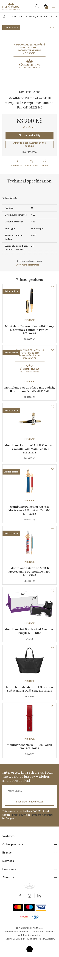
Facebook (20, 895)
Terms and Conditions (41, 814)
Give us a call (32, 165)
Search (37, 6)
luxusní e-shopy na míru (25, 938)
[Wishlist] (52, 288)
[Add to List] (53, 28)
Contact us (16, 165)
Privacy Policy (18, 814)
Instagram (29, 895)
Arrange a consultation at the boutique (29, 144)
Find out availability (29, 135)
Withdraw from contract (30, 935)
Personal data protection (17, 931)
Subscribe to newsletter (29, 801)
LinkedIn (39, 895)
